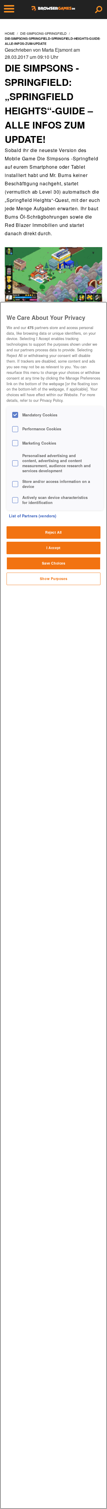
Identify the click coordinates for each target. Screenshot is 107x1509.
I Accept (53, 547)
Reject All (53, 532)
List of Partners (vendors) (32, 516)
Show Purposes (53, 578)
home (10, 33)
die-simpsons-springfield (43, 33)
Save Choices (53, 563)
